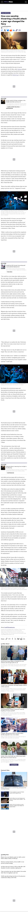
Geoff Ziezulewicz (6, 26)
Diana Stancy (17, 106)
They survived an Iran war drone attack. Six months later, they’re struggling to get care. (13, 872)
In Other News (5, 644)
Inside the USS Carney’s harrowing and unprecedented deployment (15, 266)
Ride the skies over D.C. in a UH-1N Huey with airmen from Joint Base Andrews (13, 788)
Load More (14, 765)
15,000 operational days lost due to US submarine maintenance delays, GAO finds (13, 876)
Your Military (6, 13)
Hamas (19, 69)
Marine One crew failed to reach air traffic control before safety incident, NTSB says (13, 857)
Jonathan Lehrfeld (10, 106)
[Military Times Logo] (8, 2)
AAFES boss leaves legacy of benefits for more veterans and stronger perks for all (12, 661)
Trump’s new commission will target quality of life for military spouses (14, 685)
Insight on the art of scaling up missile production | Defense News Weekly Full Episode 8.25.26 (16, 805)
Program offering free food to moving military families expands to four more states (12, 733)
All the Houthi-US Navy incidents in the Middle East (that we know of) (15, 101)
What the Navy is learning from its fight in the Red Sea (16, 467)
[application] (14, 779)
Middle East (16, 75)
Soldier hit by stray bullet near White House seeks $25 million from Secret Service (13, 756)
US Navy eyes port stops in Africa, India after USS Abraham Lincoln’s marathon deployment (13, 867)
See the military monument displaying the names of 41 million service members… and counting (17, 799)
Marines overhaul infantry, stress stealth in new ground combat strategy (12, 862)
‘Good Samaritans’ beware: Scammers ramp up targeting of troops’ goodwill (12, 709)
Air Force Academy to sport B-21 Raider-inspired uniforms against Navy (16, 792)
